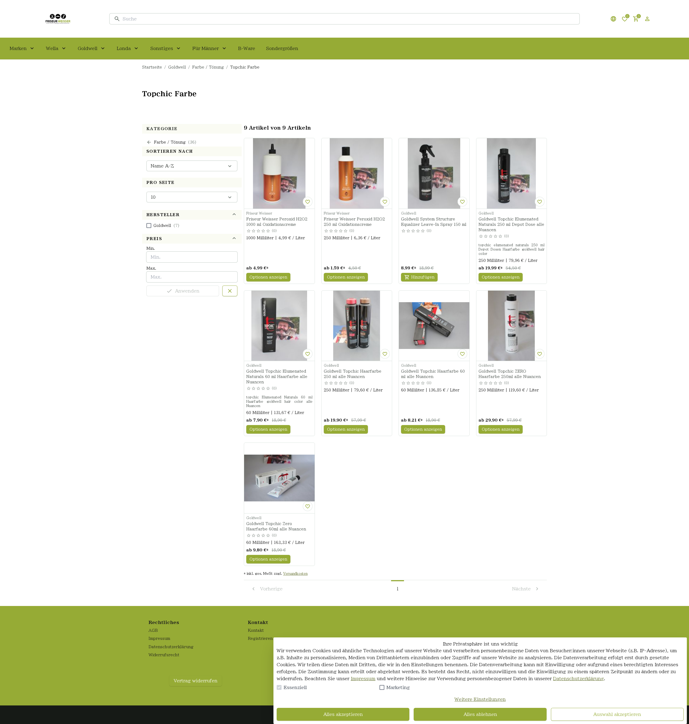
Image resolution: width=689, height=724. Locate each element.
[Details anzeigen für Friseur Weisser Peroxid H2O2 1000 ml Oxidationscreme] (279, 173)
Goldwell (177, 67)
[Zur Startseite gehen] (57, 18)
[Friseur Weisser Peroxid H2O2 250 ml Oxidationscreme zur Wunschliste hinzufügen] (385, 201)
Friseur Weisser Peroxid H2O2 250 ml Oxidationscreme (354, 221)
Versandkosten (295, 573)
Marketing (398, 687)
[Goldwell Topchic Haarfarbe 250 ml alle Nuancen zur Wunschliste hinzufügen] (385, 354)
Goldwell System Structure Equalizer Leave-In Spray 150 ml (433, 221)
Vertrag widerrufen (195, 681)
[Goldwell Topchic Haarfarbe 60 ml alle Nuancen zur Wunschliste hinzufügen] (462, 354)
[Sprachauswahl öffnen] (613, 18)
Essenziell (295, 687)
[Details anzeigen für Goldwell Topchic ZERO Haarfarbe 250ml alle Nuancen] (511, 326)
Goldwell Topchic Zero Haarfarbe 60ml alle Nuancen (276, 526)
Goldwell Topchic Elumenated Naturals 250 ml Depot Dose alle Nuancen (511, 224)
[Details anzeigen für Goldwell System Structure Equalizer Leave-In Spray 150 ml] (434, 173)
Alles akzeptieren (343, 714)
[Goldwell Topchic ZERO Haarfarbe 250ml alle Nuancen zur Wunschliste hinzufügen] (539, 354)
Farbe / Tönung (208, 67)
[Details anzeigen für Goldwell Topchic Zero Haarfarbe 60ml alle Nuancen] (279, 478)
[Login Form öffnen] (647, 18)
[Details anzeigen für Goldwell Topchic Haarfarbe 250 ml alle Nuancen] (357, 326)
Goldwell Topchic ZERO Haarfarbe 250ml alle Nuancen (510, 374)
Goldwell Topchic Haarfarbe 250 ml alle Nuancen (352, 374)
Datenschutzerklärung (578, 678)
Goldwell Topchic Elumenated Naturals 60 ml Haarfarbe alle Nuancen (276, 376)
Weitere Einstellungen (480, 699)
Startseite (152, 67)
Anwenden (187, 291)
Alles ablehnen (480, 714)
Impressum (363, 678)
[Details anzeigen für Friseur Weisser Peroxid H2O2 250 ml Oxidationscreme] (357, 173)
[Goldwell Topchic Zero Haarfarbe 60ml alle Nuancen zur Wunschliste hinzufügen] (307, 506)
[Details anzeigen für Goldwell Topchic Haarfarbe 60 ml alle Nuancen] (434, 326)
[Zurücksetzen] (229, 291)
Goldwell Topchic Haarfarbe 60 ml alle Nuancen (433, 374)
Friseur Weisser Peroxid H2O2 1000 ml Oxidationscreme (276, 221)
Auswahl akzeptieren (617, 714)
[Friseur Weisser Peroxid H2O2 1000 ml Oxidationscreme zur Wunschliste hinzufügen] (307, 201)
